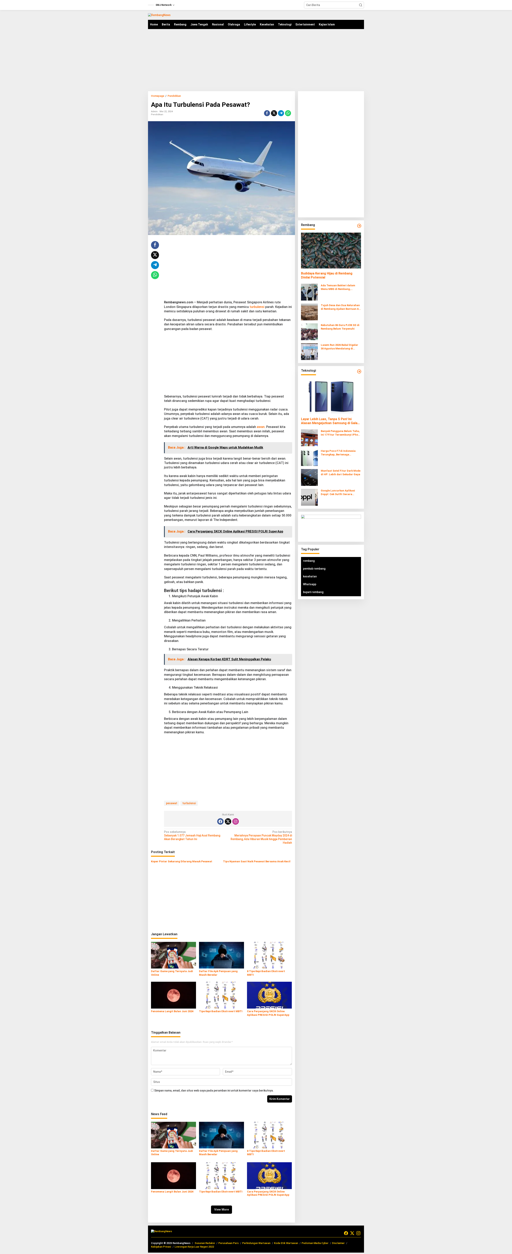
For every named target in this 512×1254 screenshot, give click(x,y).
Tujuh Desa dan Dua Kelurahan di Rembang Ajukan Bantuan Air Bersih (341, 307)
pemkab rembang (314, 568)
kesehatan (310, 576)
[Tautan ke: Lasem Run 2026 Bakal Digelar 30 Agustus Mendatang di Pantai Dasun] (309, 351)
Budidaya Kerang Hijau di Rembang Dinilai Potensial (326, 275)
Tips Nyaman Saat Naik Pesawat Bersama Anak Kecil (256, 861)
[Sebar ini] (267, 113)
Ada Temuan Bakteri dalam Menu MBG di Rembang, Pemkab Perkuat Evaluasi (338, 287)
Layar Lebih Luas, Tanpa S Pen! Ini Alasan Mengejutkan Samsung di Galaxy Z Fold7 (331, 421)
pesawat (171, 803)
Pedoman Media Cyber (315, 1243)
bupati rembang (313, 592)
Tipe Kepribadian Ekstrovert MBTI (220, 1011)
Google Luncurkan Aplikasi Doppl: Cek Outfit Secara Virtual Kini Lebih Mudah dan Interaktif (339, 492)
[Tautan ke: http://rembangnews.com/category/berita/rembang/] (359, 225)
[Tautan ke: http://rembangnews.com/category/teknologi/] (359, 371)
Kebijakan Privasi (161, 1246)
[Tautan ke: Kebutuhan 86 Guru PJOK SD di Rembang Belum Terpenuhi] (309, 331)
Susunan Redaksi (205, 1243)
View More (221, 1209)
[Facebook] (220, 821)
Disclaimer (338, 1243)
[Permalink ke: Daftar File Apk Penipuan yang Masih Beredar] (221, 954)
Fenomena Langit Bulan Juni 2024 (172, 1011)
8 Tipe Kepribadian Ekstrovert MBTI (266, 973)
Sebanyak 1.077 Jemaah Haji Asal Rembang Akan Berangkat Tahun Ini (192, 835)
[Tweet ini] (274, 113)
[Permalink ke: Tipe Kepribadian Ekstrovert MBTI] (221, 994)
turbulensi (257, 307)
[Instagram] (235, 821)
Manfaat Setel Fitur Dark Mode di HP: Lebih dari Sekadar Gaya (340, 472)
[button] (360, 5)
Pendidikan (157, 114)
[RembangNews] (159, 14)
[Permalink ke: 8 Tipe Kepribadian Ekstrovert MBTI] (269, 954)
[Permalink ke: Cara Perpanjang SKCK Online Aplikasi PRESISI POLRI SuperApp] (269, 994)
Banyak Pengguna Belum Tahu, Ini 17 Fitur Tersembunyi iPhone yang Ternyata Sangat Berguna (341, 433)
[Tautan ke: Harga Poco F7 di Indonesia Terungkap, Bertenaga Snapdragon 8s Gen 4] (309, 457)
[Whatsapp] (288, 113)
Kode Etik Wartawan (286, 1243)
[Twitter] (228, 821)
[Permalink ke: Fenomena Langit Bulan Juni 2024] (173, 994)
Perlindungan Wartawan (256, 1243)
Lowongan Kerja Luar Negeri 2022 (194, 1246)
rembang (309, 560)
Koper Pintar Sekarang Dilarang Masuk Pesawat (181, 861)
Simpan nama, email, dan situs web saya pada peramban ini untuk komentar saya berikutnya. (214, 1090)
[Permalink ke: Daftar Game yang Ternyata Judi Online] (173, 954)
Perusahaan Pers (228, 1243)
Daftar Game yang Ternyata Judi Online (172, 973)
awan (261, 427)
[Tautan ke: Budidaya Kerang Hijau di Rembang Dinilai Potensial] (331, 250)
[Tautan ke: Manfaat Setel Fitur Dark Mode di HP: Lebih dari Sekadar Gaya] (309, 477)
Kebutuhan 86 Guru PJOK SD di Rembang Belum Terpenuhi (340, 327)
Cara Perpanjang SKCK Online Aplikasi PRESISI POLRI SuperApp (268, 1013)
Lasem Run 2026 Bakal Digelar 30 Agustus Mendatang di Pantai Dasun (339, 346)
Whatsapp (309, 584)
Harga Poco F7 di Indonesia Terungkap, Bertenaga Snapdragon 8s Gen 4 (338, 452)
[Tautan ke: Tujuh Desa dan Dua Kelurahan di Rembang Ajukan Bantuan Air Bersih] (309, 311)
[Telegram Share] (281, 113)
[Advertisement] (256, 60)
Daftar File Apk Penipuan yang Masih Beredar (218, 973)
